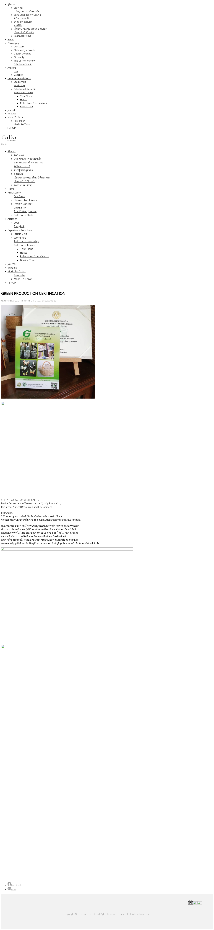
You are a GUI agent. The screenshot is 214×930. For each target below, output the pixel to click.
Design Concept (22, 53)
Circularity (19, 57)
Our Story (19, 46)
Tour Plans (26, 96)
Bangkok (18, 74)
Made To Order (16, 117)
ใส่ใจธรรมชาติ (21, 18)
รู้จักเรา (11, 4)
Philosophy (13, 42)
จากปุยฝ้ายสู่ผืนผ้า (23, 21)
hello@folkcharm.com (138, 914)
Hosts (23, 99)
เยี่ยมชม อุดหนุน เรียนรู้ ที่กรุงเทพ (30, 28)
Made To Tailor (22, 124)
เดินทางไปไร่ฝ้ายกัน (24, 32)
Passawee (46, 300)
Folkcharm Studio (23, 64)
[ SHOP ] (12, 127)
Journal (11, 110)
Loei (16, 71)
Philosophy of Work (24, 50)
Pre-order (19, 120)
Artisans (12, 67)
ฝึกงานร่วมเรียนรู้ (22, 35)
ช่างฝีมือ (18, 25)
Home (11, 39)
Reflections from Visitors (33, 103)
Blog (54, 300)
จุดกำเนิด (18, 7)
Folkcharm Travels (23, 92)
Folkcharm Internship (25, 88)
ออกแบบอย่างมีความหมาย (27, 14)
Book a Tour (26, 106)
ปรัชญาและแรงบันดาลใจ (26, 11)
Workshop (19, 85)
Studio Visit (20, 81)
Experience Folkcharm (19, 78)
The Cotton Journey (24, 60)
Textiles (12, 113)
